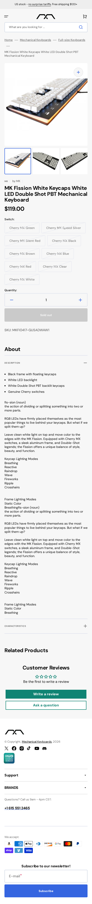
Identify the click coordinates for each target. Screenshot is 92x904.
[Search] (82, 27)
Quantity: (10, 290)
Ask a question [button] (46, 705)
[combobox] (46, 27)
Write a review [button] (46, 694)
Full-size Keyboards (71, 40)
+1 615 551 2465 (17, 808)
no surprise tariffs (39, 4)
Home (8, 40)
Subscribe (46, 891)
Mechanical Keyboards (35, 40)
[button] (6, 16)
